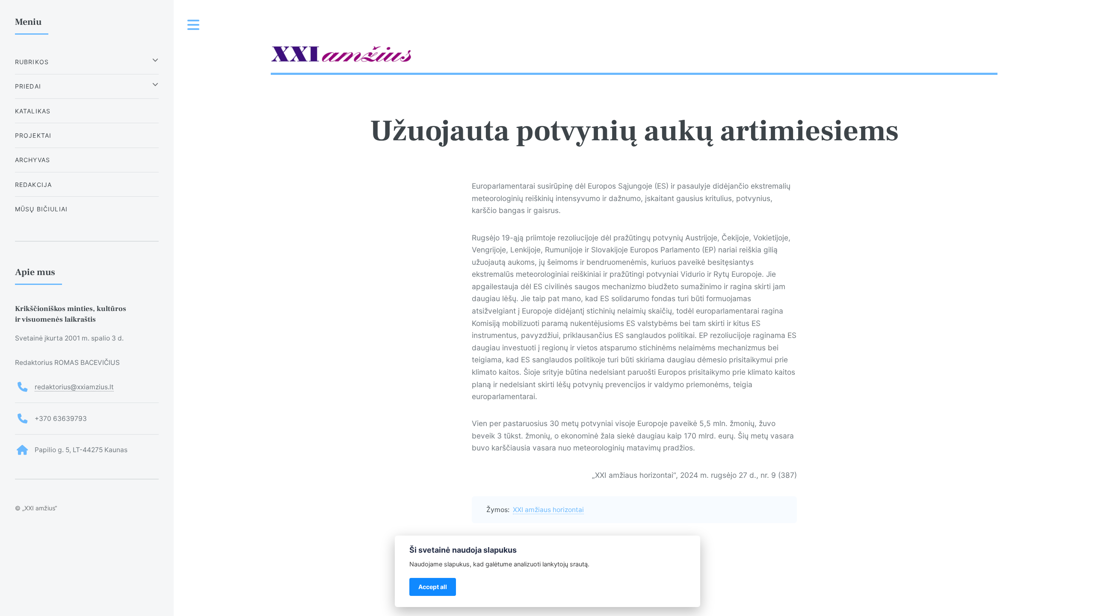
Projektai (33, 135)
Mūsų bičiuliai (41, 209)
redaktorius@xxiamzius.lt (74, 387)
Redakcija (33, 184)
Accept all (432, 586)
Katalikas (33, 111)
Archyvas (32, 159)
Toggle (194, 25)
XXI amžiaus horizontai (548, 510)
